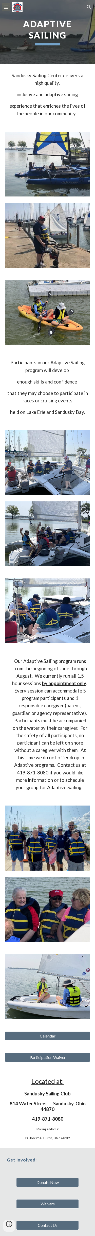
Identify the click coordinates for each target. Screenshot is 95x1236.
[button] (6, 7)
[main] (47, 31)
